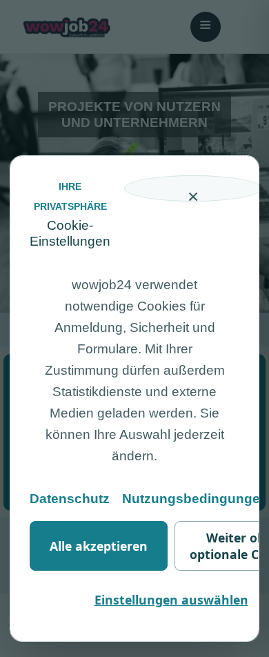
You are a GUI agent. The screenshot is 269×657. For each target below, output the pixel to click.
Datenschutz (70, 498)
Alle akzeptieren (99, 546)
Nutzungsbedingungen (195, 498)
